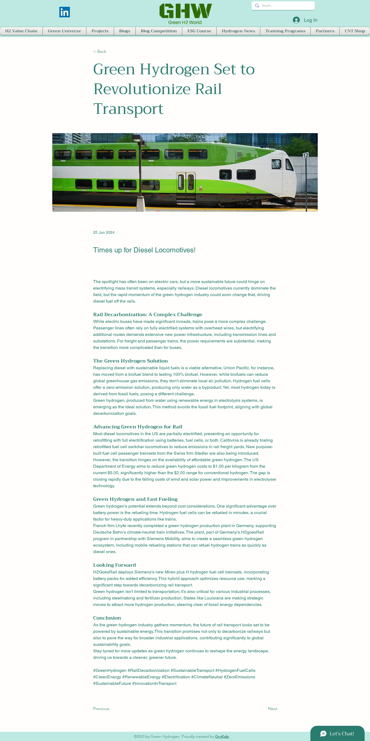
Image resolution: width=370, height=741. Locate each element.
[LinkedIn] (64, 12)
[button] (21, 31)
